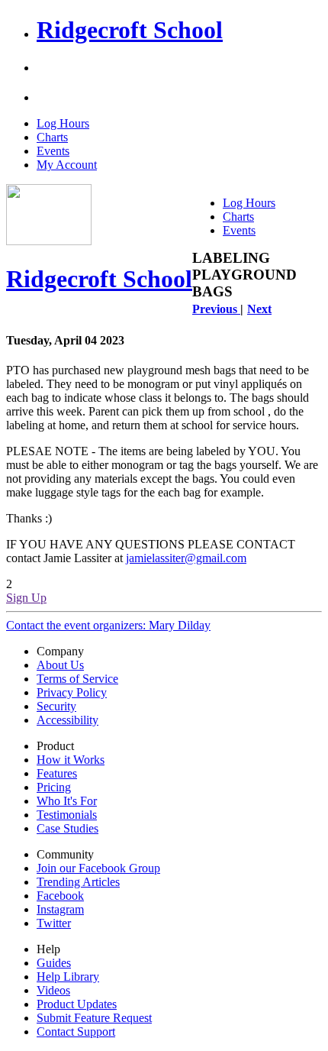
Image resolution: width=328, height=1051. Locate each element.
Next (259, 308)
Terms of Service (77, 678)
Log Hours (63, 123)
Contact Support (76, 1031)
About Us (60, 664)
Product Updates (77, 1004)
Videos (53, 990)
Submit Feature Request (94, 1017)
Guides (54, 962)
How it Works (71, 759)
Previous (216, 308)
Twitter (54, 923)
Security (56, 706)
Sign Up (26, 597)
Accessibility (67, 719)
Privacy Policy (72, 692)
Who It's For (67, 800)
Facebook (60, 895)
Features (57, 773)
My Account (67, 164)
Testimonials (67, 814)
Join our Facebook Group (98, 868)
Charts (52, 137)
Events (53, 150)
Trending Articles (78, 881)
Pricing (54, 787)
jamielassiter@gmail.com (186, 557)
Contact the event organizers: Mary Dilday (108, 625)
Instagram (60, 909)
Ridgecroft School (130, 30)
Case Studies (67, 828)
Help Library (68, 976)
